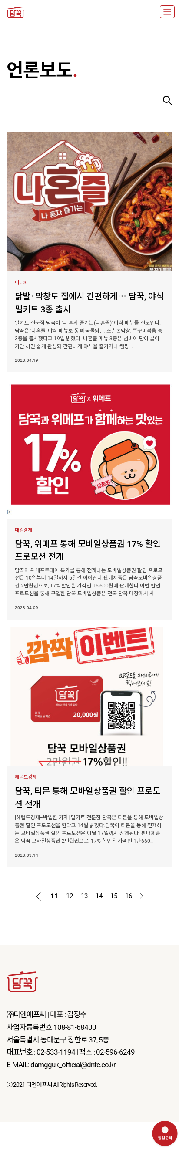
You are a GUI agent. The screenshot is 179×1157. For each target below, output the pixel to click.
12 (69, 896)
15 (113, 896)
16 (128, 896)
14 (99, 896)
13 (84, 896)
